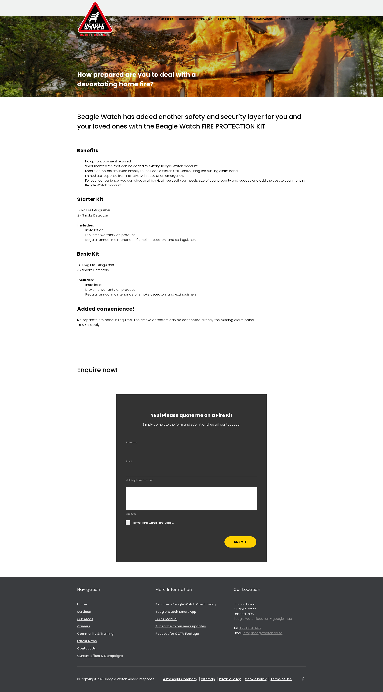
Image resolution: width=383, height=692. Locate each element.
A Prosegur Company (180, 679)
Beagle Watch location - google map (263, 618)
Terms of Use (281, 679)
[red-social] (303, 679)
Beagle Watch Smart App (175, 611)
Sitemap (208, 679)
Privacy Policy (230, 679)
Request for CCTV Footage (177, 633)
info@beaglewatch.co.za (262, 633)
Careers (83, 626)
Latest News (87, 641)
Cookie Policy (256, 679)
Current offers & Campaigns (100, 655)
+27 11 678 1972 (250, 628)
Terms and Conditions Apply (153, 523)
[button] (123, 19)
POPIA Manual (166, 619)
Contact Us (86, 648)
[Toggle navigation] (335, 20)
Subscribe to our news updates (180, 626)
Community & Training (95, 633)
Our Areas (85, 619)
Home (82, 604)
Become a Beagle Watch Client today (185, 604)
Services (84, 611)
